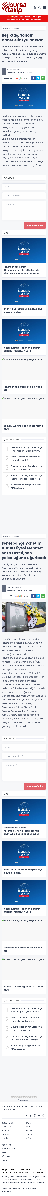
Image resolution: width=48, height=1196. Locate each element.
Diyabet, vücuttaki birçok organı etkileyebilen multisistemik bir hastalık (24, 18)
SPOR (16, 28)
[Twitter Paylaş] (38, 78)
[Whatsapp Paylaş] (43, 78)
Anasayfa (7, 28)
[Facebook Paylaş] (33, 78)
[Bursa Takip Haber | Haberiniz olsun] (14, 7)
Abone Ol (8, 78)
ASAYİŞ (17, 1097)
